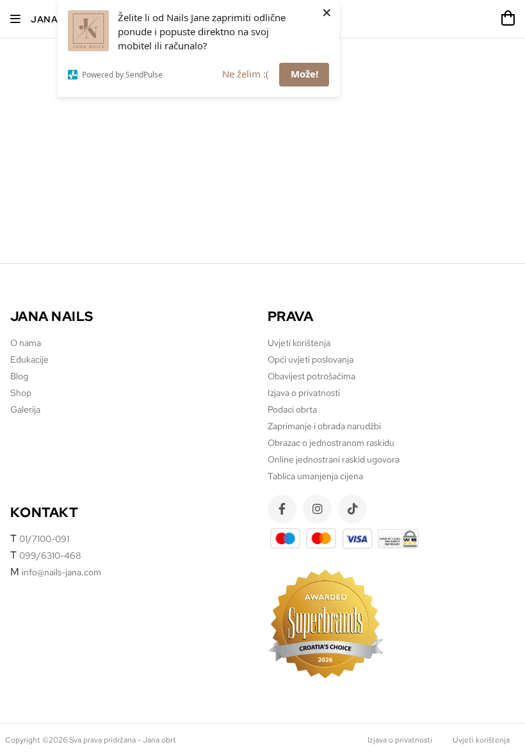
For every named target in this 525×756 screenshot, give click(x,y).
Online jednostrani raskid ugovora (334, 459)
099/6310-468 (50, 555)
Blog (19, 376)
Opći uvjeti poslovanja (310, 359)
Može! (304, 73)
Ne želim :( (245, 73)
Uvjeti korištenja (299, 343)
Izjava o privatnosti (304, 393)
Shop (20, 393)
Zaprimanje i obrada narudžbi (324, 426)
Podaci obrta (292, 409)
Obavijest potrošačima (311, 376)
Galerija (25, 409)
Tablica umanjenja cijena (315, 476)
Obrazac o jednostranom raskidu (331, 442)
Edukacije (29, 359)
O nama (25, 343)
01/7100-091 (44, 539)
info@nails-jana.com (61, 572)
